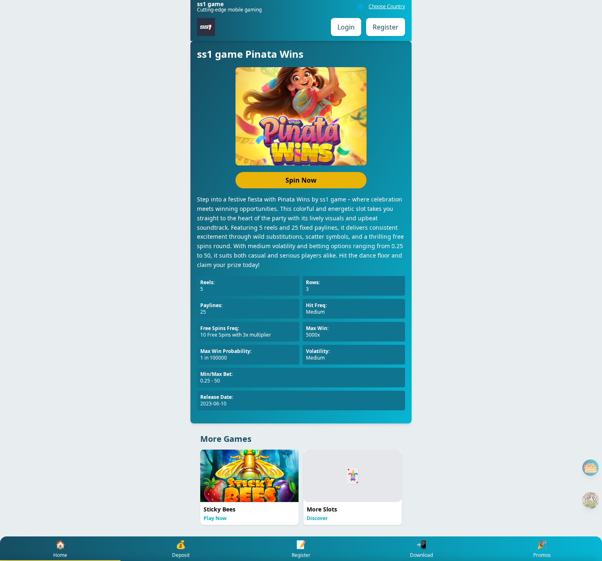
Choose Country (387, 6)
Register (385, 27)
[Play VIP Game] (590, 500)
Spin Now (301, 180)
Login (346, 27)
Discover (317, 518)
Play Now (215, 518)
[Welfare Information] (590, 467)
